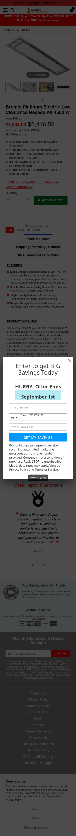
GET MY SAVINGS (38, 437)
